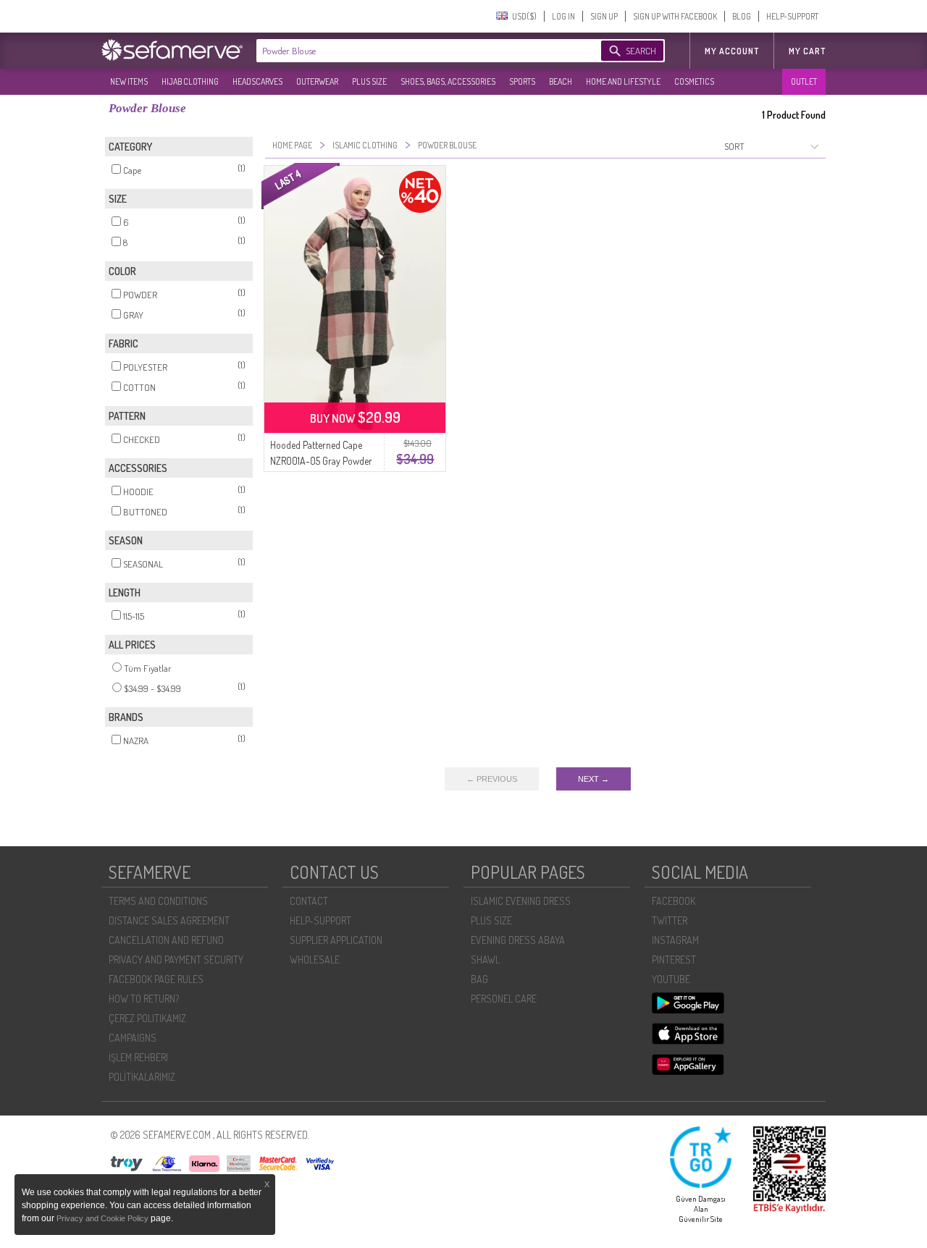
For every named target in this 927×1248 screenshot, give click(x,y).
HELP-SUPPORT (792, 16)
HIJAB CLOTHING (190, 81)
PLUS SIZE (369, 81)
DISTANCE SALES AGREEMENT (169, 920)
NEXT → (593, 779)
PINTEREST (674, 959)
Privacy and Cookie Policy (103, 1218)
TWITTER (669, 920)
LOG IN (563, 16)
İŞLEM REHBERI (138, 1057)
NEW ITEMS (129, 81)
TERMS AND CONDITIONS (158, 901)
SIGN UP (604, 16)
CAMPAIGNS (132, 1038)
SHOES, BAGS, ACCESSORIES (447, 81)
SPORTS (522, 81)
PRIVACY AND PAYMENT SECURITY (176, 959)
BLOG (741, 16)
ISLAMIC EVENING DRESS (521, 901)
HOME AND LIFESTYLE (623, 81)
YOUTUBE (671, 979)
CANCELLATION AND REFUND (166, 940)
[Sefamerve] (175, 49)
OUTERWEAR (317, 81)
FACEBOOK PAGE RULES (156, 979)
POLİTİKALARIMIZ (142, 1077)
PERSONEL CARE (504, 998)
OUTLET (804, 81)
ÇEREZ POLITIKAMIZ (147, 1018)
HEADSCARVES (257, 81)
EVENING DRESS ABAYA (518, 940)
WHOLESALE (315, 959)
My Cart (807, 51)
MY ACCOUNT (732, 51)
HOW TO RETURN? (144, 998)
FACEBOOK (673, 901)
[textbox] (414, 50)
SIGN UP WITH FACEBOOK (675, 16)
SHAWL (485, 959)
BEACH (560, 81)
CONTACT (309, 901)
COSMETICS (694, 81)
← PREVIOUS (491, 779)
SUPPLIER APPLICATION (336, 940)
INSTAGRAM (675, 940)
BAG (479, 979)
